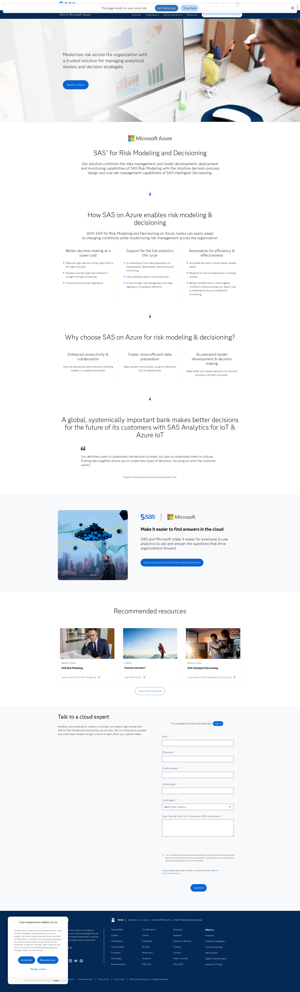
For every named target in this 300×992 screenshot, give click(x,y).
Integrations (151, 14)
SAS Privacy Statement (52, 939)
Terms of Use (103, 979)
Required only (47, 960)
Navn (165, 736)
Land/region (169, 800)
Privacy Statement (85, 979)
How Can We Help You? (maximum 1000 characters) (192, 816)
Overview (136, 14)
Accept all (26, 960)
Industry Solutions (172, 14)
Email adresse (170, 768)
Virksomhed (169, 784)
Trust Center (119, 979)
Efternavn (168, 752)
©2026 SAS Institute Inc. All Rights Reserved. (148, 979)
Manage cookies (38, 969)
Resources (192, 14)
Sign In (218, 723)
